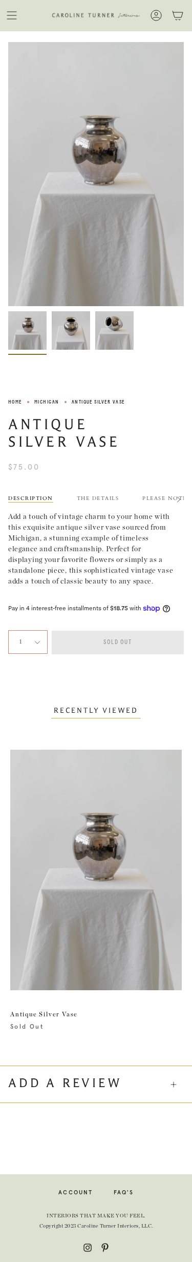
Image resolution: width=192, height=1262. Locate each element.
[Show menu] (12, 15)
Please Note (164, 498)
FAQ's (124, 1192)
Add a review (65, 1084)
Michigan (46, 402)
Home (15, 402)
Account (75, 1192)
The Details (98, 498)
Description (30, 498)
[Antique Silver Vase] (27, 330)
